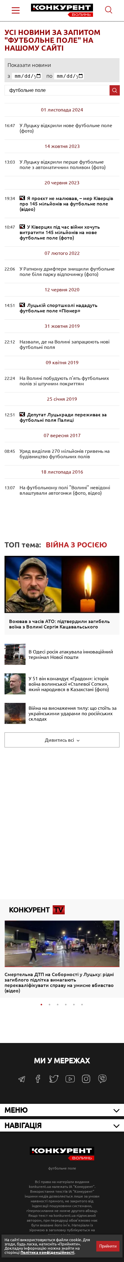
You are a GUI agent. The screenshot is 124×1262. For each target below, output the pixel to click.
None (66, 204)
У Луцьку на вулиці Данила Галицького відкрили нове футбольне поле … (66, 128)
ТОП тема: (56, 545)
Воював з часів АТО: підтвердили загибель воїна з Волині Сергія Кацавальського (59, 623)
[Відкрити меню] (16, 10)
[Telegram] (22, 1081)
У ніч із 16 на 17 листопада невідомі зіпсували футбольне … (65, 490)
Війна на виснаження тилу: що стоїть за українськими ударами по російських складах (72, 713)
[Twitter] (54, 1081)
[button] (41, 1004)
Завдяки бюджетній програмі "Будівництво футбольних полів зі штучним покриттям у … (64, 380)
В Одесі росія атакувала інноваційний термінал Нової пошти (71, 654)
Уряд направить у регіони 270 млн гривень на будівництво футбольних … (65, 453)
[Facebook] (38, 1081)
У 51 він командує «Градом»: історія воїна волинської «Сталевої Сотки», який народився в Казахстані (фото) (69, 684)
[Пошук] (115, 90)
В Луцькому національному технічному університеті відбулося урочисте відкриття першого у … (63, 164)
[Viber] (102, 1081)
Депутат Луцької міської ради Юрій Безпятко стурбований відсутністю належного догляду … (63, 417)
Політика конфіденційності (47, 1252)
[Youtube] (70, 1082)
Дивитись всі (60, 740)
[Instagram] (86, 1081)
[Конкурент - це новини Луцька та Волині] (62, 1158)
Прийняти (107, 1246)
